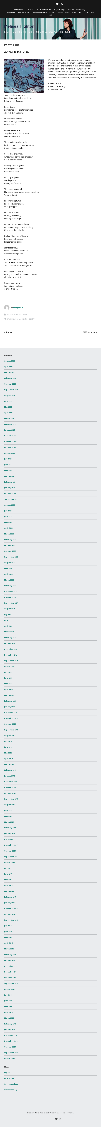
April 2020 (8, 689)
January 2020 (9, 707)
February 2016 (10, 954)
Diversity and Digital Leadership (17, 12)
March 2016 (9, 949)
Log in (7, 1072)
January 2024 (9, 487)
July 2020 (7, 672)
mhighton (18, 307)
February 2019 (10, 770)
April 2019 (8, 758)
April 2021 (8, 626)
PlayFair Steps (59, 9)
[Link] (39, 4)
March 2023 (9, 534)
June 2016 (8, 931)
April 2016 (8, 943)
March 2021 (9, 632)
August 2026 (9, 361)
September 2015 (11, 983)
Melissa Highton (19, 26)
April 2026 (8, 366)
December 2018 (10, 781)
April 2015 (8, 1012)
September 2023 (11, 499)
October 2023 (10, 493)
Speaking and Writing (76, 9)
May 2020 (8, 683)
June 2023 (8, 516)
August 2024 (9, 453)
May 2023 (8, 522)
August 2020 (9, 666)
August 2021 (9, 609)
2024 (86, 12)
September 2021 (11, 603)
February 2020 (10, 701)
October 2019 (10, 724)
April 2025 (8, 413)
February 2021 (10, 637)
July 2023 (7, 511)
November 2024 (10, 441)
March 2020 (9, 695)
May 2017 (8, 880)
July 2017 (7, 868)
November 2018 (10, 787)
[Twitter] (57, 4)
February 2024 (10, 482)
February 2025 (10, 424)
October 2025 (10, 384)
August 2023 (9, 505)
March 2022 (9, 580)
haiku (18, 319)
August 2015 (9, 989)
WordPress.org (10, 1090)
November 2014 (10, 1041)
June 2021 (8, 620)
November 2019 (10, 718)
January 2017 (9, 903)
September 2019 (11, 730)
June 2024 (8, 464)
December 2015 (10, 966)
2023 (80, 12)
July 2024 (7, 459)
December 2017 (10, 839)
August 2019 (9, 735)
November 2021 (10, 597)
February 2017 (10, 897)
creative (10, 319)
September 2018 (11, 799)
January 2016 (9, 960)
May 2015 (8, 1006)
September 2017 (11, 856)
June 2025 (8, 401)
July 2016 (7, 926)
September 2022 (11, 557)
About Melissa (20, 9)
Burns (9, 332)
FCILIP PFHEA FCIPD (44, 9)
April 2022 (8, 574)
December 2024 (10, 436)
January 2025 (9, 430)
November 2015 (10, 972)
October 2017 (10, 851)
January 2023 (9, 545)
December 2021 (10, 591)
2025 (50, 15)
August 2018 (9, 804)
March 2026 (9, 372)
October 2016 (10, 914)
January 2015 (9, 1029)
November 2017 (10, 845)
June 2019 (8, 747)
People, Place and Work (17, 314)
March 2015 (9, 1018)
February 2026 (10, 378)
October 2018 (10, 793)
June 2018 (8, 810)
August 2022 (9, 562)
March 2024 (9, 476)
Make (36, 1113)
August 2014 (9, 1058)
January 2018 (9, 833)
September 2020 (11, 660)
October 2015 (10, 977)
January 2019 (9, 776)
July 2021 (7, 614)
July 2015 (7, 995)
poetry (31, 319)
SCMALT (31, 9)
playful (24, 319)
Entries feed (9, 1078)
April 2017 (8, 885)
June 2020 (8, 678)
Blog (92, 12)
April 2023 (8, 528)
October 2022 (10, 551)
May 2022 (8, 568)
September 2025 (11, 390)
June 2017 (8, 874)
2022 (74, 12)
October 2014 (10, 1047)
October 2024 (10, 447)
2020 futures (89, 332)
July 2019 (7, 741)
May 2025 (8, 407)
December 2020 (10, 649)
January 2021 (9, 643)
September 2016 (11, 920)
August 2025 (9, 395)
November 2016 (10, 908)
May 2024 (8, 470)
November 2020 (10, 655)
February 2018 (10, 828)
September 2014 (11, 1052)
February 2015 (10, 1024)
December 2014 (10, 1035)
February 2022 (10, 585)
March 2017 (9, 891)
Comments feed (11, 1084)
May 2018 (8, 816)
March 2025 (9, 418)
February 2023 (10, 539)
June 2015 (8, 1000)
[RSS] (62, 4)
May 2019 (8, 753)
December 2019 (10, 712)
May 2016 (8, 937)
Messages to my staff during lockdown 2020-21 (51, 12)
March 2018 (9, 822)
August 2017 (9, 862)
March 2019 (9, 764)
